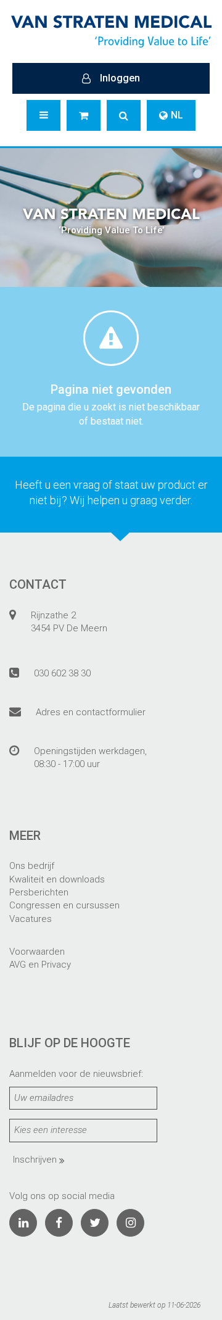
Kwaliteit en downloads (57, 879)
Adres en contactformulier (91, 712)
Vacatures (30, 918)
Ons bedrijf (31, 865)
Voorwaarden (37, 951)
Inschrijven (36, 1159)
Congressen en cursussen (64, 905)
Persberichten (38, 892)
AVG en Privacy (40, 964)
